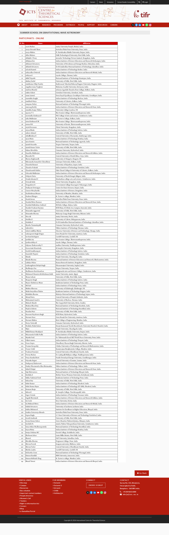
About (24, 25)
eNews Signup (96, 485)
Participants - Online (31, 38)
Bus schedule (25, 491)
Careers (92, 2)
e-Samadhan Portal (27, 511)
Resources (102, 25)
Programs (58, 25)
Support (91, 25)
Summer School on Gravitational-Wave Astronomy (50, 32)
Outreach (70, 25)
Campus (23, 485)
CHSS (56, 491)
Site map (23, 483)
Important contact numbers (31, 493)
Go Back (142, 473)
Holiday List (58, 493)
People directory (26, 496)
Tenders (23, 501)
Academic (34, 25)
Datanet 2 (58, 485)
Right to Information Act (29, 503)
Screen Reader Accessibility (126, 2)
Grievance (110, 2)
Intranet (57, 488)
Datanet (57, 483)
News (101, 2)
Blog (22, 509)
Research (46, 25)
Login (145, 2)
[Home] (39, 13)
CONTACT (124, 480)
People (81, 25)
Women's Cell (25, 498)
